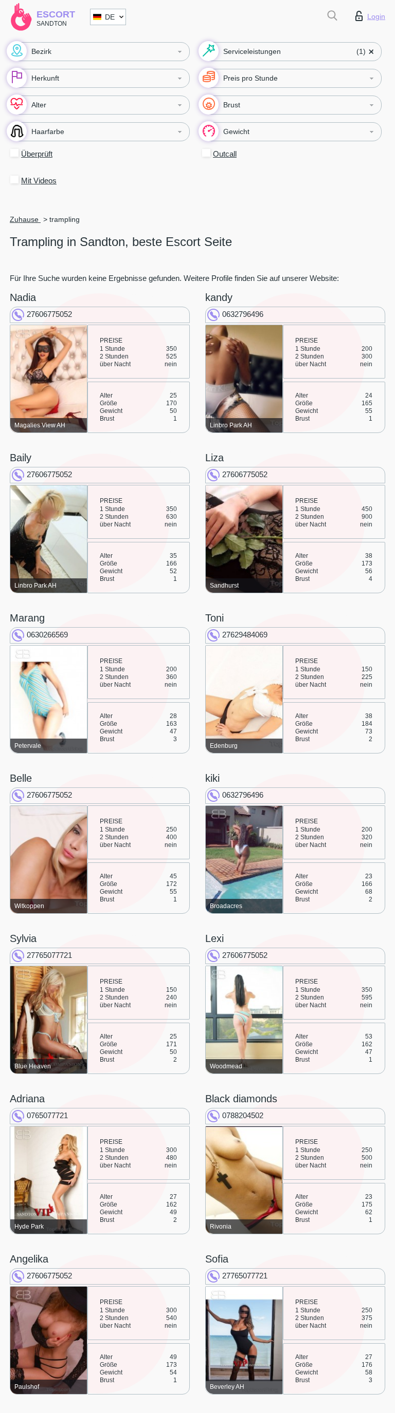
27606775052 (49, 314)
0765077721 (47, 1115)
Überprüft (36, 153)
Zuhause (25, 219)
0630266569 (47, 634)
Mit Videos (39, 180)
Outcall (225, 153)
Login (376, 16)
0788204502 (242, 1115)
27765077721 (49, 955)
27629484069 (244, 634)
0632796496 (242, 314)
